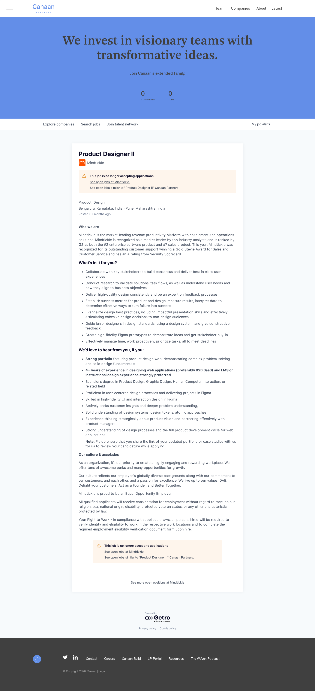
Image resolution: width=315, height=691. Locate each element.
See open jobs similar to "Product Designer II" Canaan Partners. (134, 187)
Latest (277, 9)
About (261, 9)
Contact (91, 659)
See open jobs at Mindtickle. (110, 182)
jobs (90, 124)
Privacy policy (147, 628)
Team (220, 9)
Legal (102, 671)
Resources (176, 659)
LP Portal (155, 659)
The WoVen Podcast (205, 659)
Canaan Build (131, 659)
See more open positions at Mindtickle (157, 582)
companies (58, 124)
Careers (109, 659)
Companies (240, 9)
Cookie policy (168, 628)
